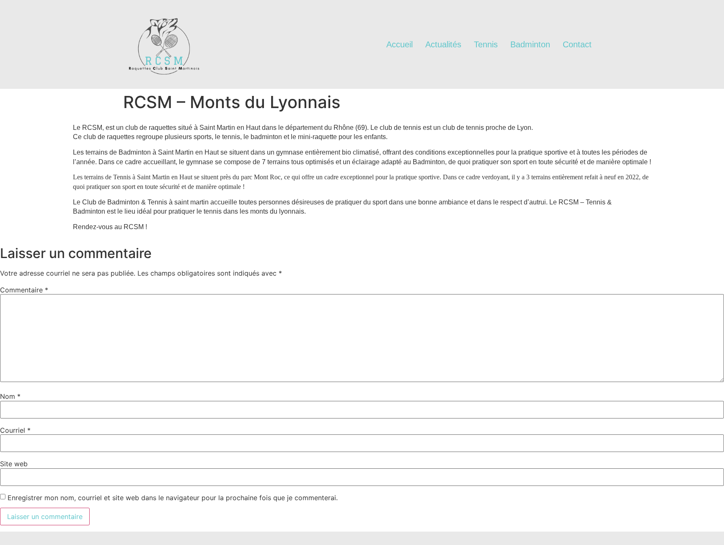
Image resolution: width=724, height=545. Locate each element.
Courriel (15, 430)
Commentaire (24, 290)
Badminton (530, 44)
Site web (14, 463)
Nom (10, 396)
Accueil (399, 44)
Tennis (486, 44)
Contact (577, 44)
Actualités (443, 44)
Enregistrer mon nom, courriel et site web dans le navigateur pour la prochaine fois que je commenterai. (173, 497)
